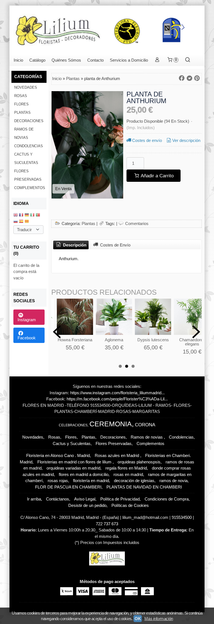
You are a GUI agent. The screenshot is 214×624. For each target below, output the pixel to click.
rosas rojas (58, 480)
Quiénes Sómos (66, 60)
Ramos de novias (24, 133)
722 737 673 (107, 523)
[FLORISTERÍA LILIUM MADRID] (107, 30)
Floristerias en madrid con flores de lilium (75, 461)
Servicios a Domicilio (129, 60)
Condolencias (28, 146)
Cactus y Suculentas (26, 158)
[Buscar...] (187, 60)
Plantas (22, 112)
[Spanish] (21, 221)
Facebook (27, 337)
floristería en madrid (91, 480)
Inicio (18, 60)
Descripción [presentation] (74, 245)
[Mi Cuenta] (157, 60)
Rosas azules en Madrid (117, 455)
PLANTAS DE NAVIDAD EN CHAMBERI (144, 487)
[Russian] (15, 221)
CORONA (145, 424)
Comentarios (137, 223)
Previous (56, 332)
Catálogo (37, 60)
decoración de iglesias (134, 480)
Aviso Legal (84, 499)
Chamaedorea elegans (192, 341)
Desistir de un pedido (87, 505)
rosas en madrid (128, 474)
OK (138, 618)
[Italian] (32, 215)
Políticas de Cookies (130, 505)
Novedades (25, 87)
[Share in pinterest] (197, 78)
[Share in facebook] (182, 78)
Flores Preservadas (28, 175)
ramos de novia (173, 480)
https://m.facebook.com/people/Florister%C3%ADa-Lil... (117, 398)
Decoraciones (28, 121)
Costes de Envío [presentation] (114, 245)
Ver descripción (186, 140)
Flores (21, 104)
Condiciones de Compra (167, 499)
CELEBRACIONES (73, 425)
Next (196, 332)
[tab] (71, 245)
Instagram (27, 319)
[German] (27, 215)
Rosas (20, 96)
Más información (158, 618)
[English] (15, 215)
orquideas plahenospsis (139, 461)
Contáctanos (57, 499)
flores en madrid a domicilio (83, 474)
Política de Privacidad (120, 499)
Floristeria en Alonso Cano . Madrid (58, 455)
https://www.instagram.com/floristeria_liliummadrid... (117, 392)
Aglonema (114, 339)
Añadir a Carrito (157, 175)
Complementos (29, 188)
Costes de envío (147, 140)
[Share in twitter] (189, 78)
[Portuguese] (38, 215)
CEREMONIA (110, 424)
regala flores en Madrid (126, 468)
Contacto (95, 60)
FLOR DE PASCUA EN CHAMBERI (68, 487)
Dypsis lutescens (153, 339)
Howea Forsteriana (75, 339)
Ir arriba (34, 499)
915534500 (182, 517)
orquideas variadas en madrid (73, 468)
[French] (21, 215)
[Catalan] (27, 221)
